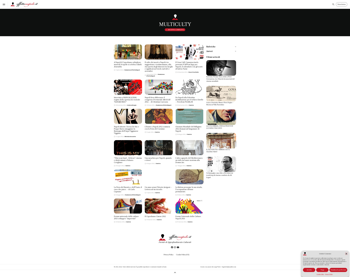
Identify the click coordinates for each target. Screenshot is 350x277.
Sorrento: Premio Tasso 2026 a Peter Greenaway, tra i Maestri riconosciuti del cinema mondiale (220, 79)
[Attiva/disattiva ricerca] (333, 4)
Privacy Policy (329, 274)
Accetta (309, 270)
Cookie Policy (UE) (182, 255)
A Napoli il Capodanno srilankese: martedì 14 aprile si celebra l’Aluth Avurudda (128, 64)
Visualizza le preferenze (338, 270)
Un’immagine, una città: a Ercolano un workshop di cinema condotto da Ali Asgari (219, 175)
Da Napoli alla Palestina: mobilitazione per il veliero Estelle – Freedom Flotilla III (189, 100)
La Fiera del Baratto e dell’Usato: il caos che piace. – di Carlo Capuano (128, 189)
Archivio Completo (176, 30)
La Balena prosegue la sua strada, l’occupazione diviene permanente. (188, 189)
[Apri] (4, 4)
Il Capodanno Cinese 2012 (155, 216)
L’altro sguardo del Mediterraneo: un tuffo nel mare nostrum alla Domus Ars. (189, 160)
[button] (346, 254)
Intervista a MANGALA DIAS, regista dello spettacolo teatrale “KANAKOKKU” (127, 100)
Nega (322, 270)
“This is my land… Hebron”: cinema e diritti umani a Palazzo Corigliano (128, 160)
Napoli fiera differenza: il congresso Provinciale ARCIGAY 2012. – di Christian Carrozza (157, 100)
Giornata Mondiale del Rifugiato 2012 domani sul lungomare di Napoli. (188, 129)
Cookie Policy (320, 274)
